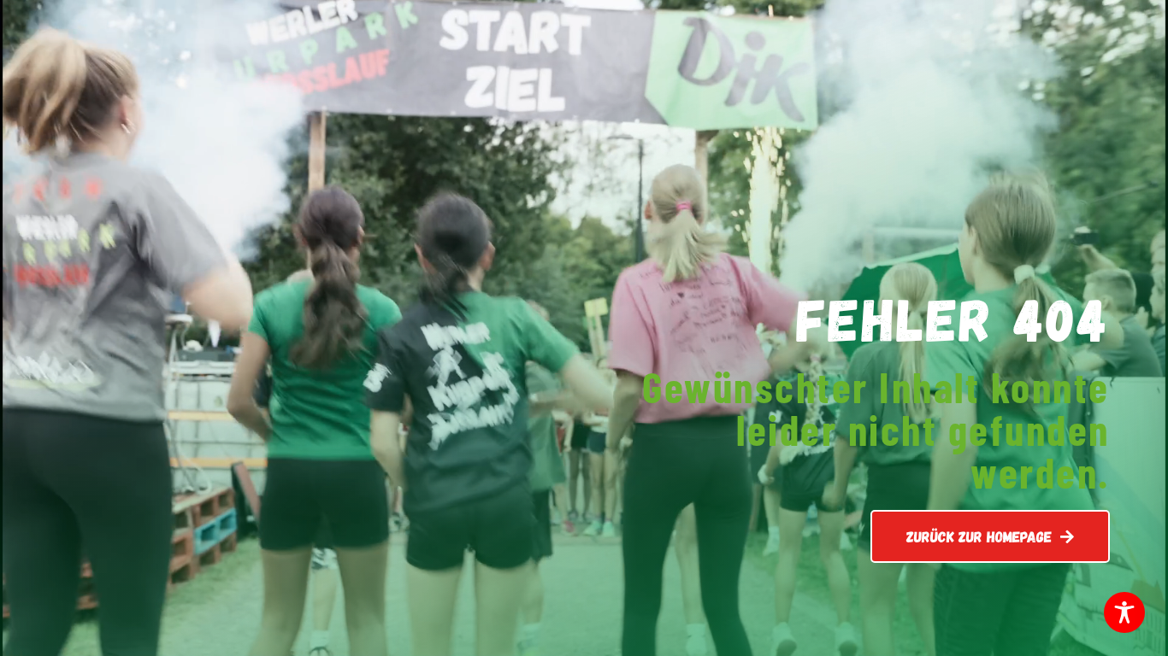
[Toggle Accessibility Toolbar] (1124, 612)
